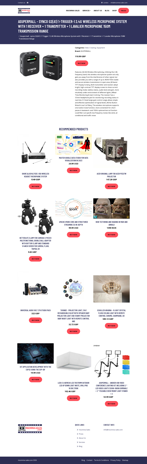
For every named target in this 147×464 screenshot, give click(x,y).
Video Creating (90, 48)
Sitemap (125, 460)
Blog (107, 10)
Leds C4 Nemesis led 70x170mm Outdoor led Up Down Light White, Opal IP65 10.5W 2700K (73, 385)
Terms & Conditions (101, 460)
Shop (114, 10)
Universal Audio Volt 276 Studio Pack (35, 310)
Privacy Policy (115, 460)
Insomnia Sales (73, 10)
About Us (98, 10)
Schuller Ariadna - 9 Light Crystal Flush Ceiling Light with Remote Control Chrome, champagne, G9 (111, 313)
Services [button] (86, 10)
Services (82, 442)
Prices (123, 11)
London (105, 3)
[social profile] (27, 3)
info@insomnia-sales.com (119, 3)
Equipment (101, 48)
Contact (89, 460)
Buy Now (81, 63)
